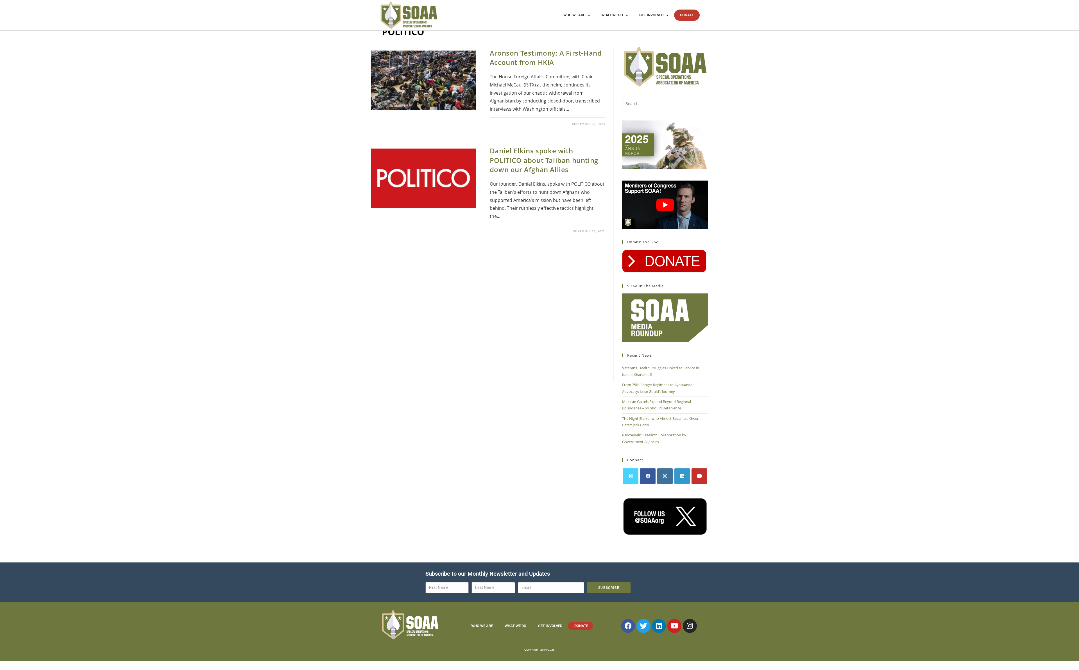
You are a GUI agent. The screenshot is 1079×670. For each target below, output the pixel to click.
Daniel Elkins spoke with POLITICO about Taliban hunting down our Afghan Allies (544, 160)
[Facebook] (648, 476)
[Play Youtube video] (665, 205)
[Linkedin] (659, 626)
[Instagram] (665, 476)
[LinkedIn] (682, 476)
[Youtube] (699, 476)
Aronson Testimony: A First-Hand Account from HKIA (546, 57)
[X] (630, 476)
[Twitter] (643, 626)
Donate (687, 15)
